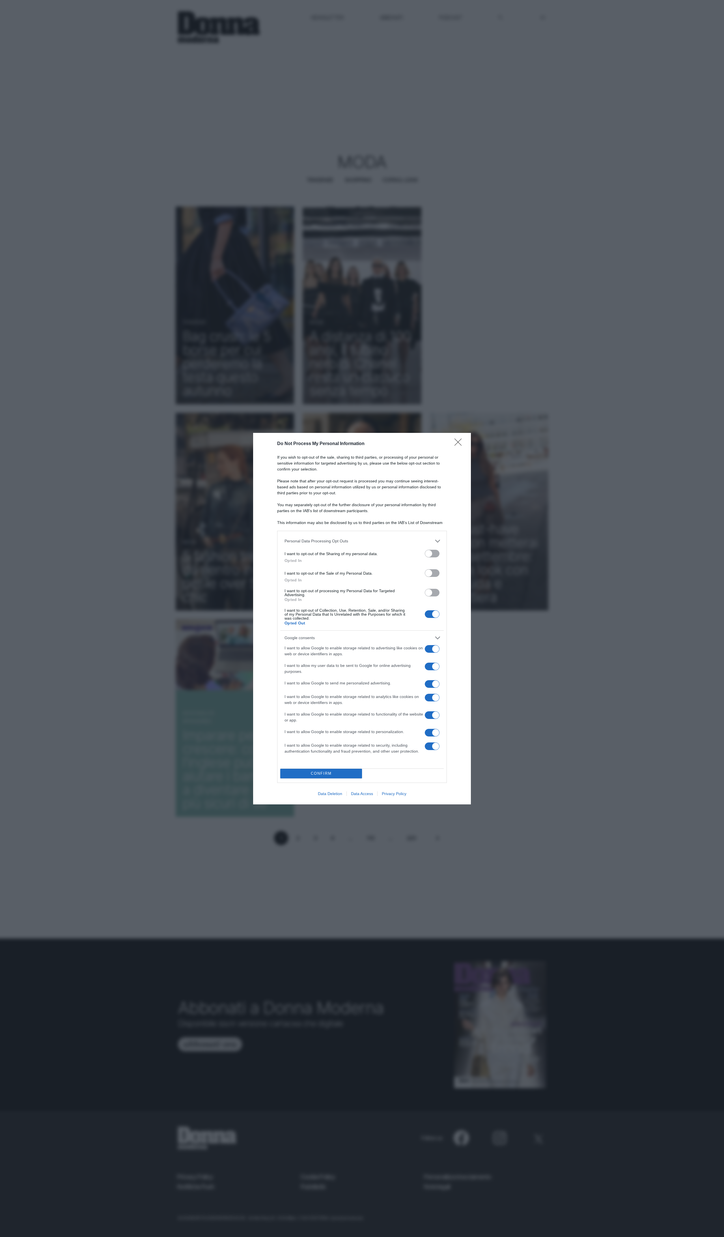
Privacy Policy (394, 793)
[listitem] (362, 541)
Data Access (362, 793)
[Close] (459, 444)
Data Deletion (330, 793)
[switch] (432, 553)
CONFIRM (321, 773)
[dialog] (362, 618)
